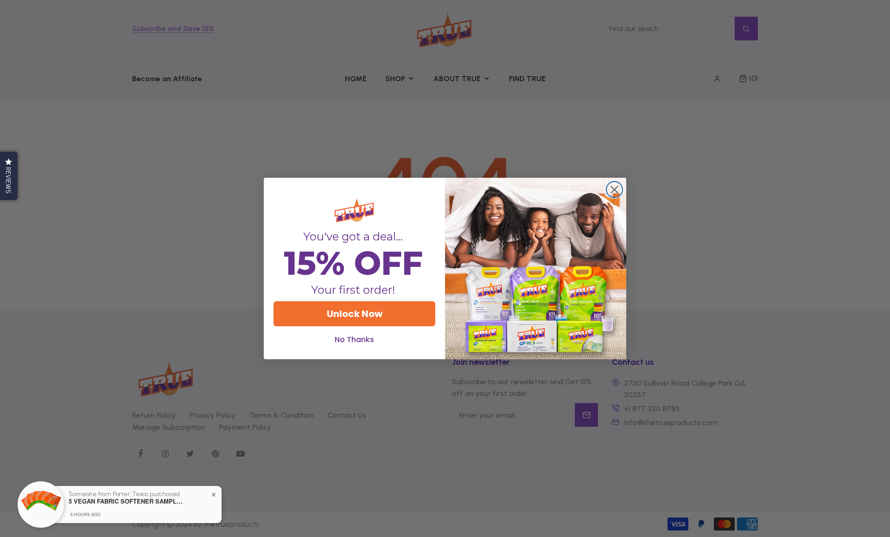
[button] (9, 176)
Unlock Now (354, 313)
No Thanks (354, 339)
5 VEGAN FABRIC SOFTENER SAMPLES (126, 501)
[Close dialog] (614, 189)
